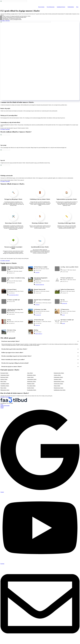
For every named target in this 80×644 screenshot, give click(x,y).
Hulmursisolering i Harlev (59, 381)
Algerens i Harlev (57, 375)
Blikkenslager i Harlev (4, 390)
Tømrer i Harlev (57, 385)
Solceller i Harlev (30, 387)
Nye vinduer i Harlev (31, 385)
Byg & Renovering (50, 6)
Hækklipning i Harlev (31, 375)
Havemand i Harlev (4, 373)
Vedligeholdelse (71, 6)
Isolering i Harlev (3, 379)
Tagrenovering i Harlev (58, 383)
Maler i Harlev (3, 381)
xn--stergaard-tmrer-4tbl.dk (13, 294)
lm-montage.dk (38, 314)
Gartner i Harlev (30, 377)
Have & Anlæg (41, 6)
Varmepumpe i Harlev (4, 375)
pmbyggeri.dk (64, 303)
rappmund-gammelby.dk (39, 284)
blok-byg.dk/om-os (38, 333)
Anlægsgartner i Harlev (31, 379)
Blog (77, 6)
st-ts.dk (63, 314)
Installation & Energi (61, 6)
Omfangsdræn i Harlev (58, 377)
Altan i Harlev (30, 373)
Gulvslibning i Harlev (4, 383)
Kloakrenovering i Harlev (59, 373)
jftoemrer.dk (37, 325)
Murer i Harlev (3, 387)
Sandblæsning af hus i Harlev (59, 390)
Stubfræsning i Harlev (31, 381)
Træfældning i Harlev (4, 385)
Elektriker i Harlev (30, 383)
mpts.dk (63, 323)
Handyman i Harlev (4, 377)
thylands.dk (37, 304)
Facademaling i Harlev (31, 390)
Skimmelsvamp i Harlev (58, 387)
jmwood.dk (37, 272)
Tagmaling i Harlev (57, 379)
